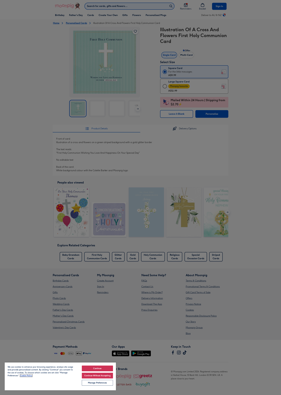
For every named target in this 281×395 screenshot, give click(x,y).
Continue (97, 368)
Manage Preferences (97, 383)
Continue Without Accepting (97, 375)
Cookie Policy (26, 375)
